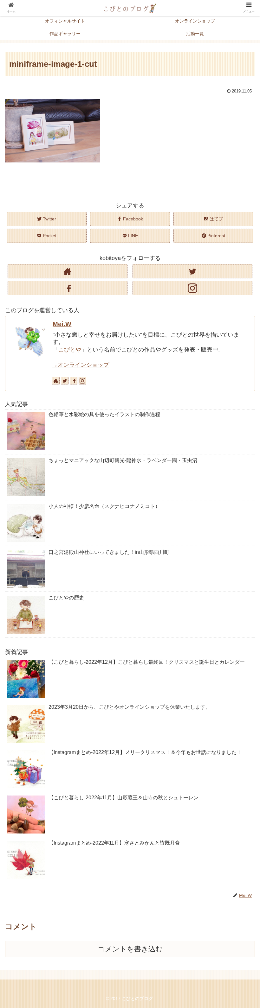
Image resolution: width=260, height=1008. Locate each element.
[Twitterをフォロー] (192, 271)
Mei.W (62, 323)
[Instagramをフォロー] (192, 288)
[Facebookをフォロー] (67, 288)
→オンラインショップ (80, 365)
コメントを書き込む (130, 949)
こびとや (69, 349)
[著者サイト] (67, 271)
